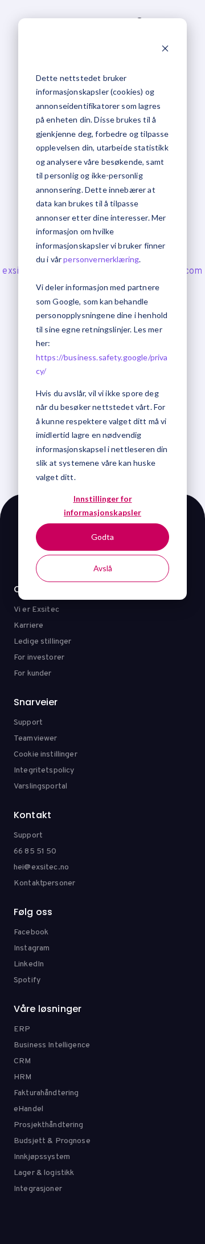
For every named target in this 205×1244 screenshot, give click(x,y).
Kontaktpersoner (44, 883)
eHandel (28, 1109)
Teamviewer (35, 738)
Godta (102, 537)
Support (28, 722)
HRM (22, 1077)
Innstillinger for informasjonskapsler (102, 506)
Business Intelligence (52, 1045)
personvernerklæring (101, 259)
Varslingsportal (40, 786)
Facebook (31, 932)
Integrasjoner (38, 1189)
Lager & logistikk (44, 1173)
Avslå (102, 568)
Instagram (32, 948)
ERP (22, 1029)
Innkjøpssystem (42, 1157)
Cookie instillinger (45, 754)
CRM (22, 1061)
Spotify (27, 980)
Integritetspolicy (44, 770)
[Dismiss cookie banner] (165, 49)
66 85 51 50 (35, 851)
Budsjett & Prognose (52, 1141)
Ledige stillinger (42, 642)
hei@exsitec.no (41, 867)
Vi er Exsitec (36, 610)
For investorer (39, 657)
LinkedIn (29, 964)
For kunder (32, 673)
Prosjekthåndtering (49, 1125)
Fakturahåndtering (46, 1093)
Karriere (28, 626)
